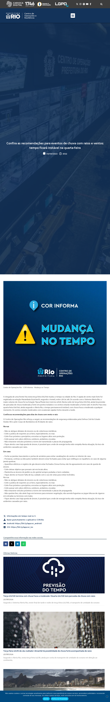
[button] (73, 15)
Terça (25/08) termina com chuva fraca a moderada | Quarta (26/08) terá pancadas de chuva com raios (49, 596)
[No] (107, 696)
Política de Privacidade (59, 699)
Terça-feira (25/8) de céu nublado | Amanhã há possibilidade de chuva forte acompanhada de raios (47, 651)
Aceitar (46, 699)
